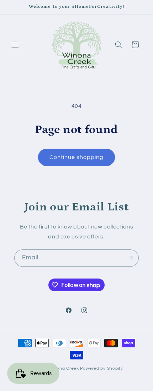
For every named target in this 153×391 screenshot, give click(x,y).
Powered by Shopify (101, 368)
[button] (15, 45)
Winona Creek (63, 368)
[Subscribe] (130, 258)
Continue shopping (76, 157)
